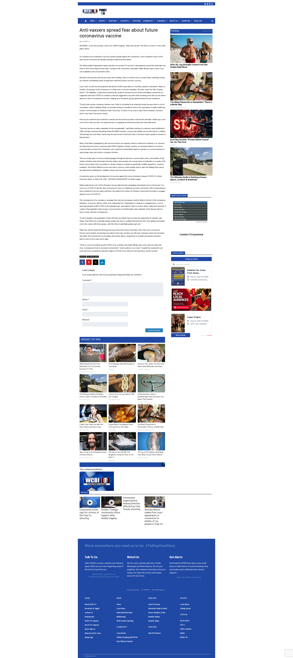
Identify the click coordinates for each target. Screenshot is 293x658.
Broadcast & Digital (92, 608)
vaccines (96, 122)
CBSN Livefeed (185, 629)
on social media (145, 78)
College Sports (185, 608)
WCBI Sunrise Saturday (125, 621)
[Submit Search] (212, 21)
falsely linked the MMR (110, 131)
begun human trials (102, 68)
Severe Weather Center (156, 612)
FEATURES (137, 21)
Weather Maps (153, 621)
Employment (89, 617)
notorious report (150, 128)
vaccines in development (136, 65)
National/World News (124, 612)
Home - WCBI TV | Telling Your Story (95, 11)
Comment (87, 280)
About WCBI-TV (90, 604)
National (82, 256)
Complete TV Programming (191, 234)
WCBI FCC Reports (92, 621)
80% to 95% (100, 206)
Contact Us (89, 612)
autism (154, 131)
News (92, 21)
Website (85, 319)
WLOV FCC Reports (92, 625)
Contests (124, 21)
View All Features (154, 633)
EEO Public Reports (158, 590)
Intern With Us (90, 629)
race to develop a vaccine (99, 57)
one (148, 185)
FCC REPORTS (145, 590)
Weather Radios (154, 617)
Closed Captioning (133, 590)
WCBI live (198, 21)
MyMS (182, 633)
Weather (112, 21)
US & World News (92, 256)
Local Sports (184, 604)
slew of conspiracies (95, 98)
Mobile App (181, 577)
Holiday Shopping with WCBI (127, 637)
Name (85, 299)
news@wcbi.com (110, 574)
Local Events (121, 633)
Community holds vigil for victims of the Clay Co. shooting (89, 514)
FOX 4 (182, 625)
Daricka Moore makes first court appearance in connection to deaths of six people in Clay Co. (154, 516)
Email (85, 309)
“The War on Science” (148, 46)
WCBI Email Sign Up (193, 577)
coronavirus (135, 57)
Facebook (153, 86)
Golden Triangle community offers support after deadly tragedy (110, 514)
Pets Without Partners (125, 641)
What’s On (184, 637)
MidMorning (121, 617)
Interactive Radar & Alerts (157, 608)
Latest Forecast (154, 604)
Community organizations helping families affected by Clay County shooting (131, 503)
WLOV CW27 (184, 621)
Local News (121, 608)
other (104, 188)
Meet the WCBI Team (93, 633)
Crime (119, 604)
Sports (102, 21)
